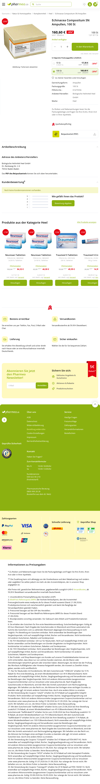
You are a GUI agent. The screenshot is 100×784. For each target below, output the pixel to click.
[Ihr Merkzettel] (84, 4)
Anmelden (42, 385)
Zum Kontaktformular (36, 461)
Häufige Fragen (70, 417)
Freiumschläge (70, 421)
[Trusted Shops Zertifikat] (7, 453)
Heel (50, 13)
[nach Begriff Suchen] (32, 4)
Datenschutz (32, 421)
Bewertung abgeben (63, 203)
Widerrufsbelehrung (35, 425)
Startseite (6, 13)
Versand (21, 277)
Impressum (31, 437)
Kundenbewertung (13, 182)
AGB (29, 417)
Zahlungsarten (70, 425)
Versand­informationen (73, 429)
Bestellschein (69, 433)
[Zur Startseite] (17, 4)
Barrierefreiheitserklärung (38, 441)
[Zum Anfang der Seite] (95, 404)
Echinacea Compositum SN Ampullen (70, 13)
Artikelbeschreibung (14, 146)
